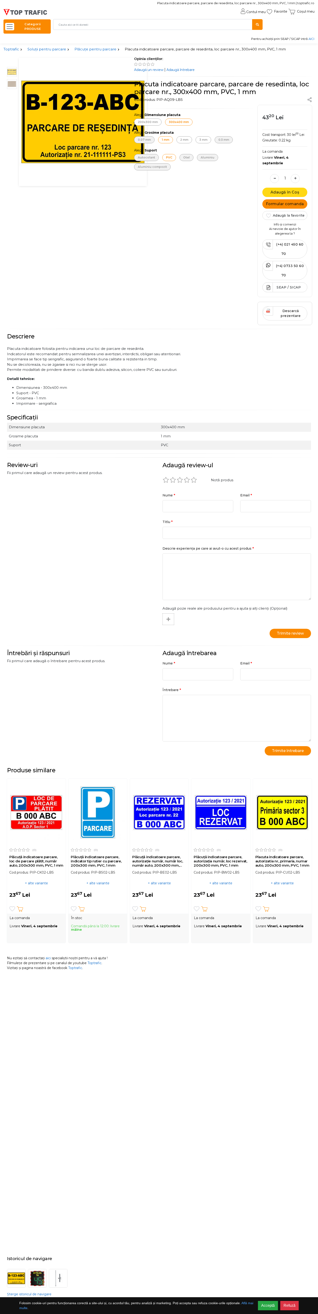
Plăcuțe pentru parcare (95, 49)
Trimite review (290, 633)
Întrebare (171, 690)
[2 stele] (172, 479)
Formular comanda (285, 204)
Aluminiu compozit (152, 167)
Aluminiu (207, 157)
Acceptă (268, 1305)
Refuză (289, 1305)
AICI (311, 39)
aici (48, 958)
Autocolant (146, 157)
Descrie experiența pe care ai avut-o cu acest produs (208, 548)
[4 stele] (186, 479)
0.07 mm (144, 139)
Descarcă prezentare (291, 313)
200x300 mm (148, 122)
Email (246, 495)
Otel (186, 157)
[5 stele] (193, 479)
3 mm (203, 139)
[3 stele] (179, 479)
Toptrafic (11, 49)
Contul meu (256, 12)
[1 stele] (165, 479)
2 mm (184, 139)
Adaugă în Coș (285, 192)
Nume (168, 495)
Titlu (167, 522)
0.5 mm (223, 139)
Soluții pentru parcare (46, 49)
